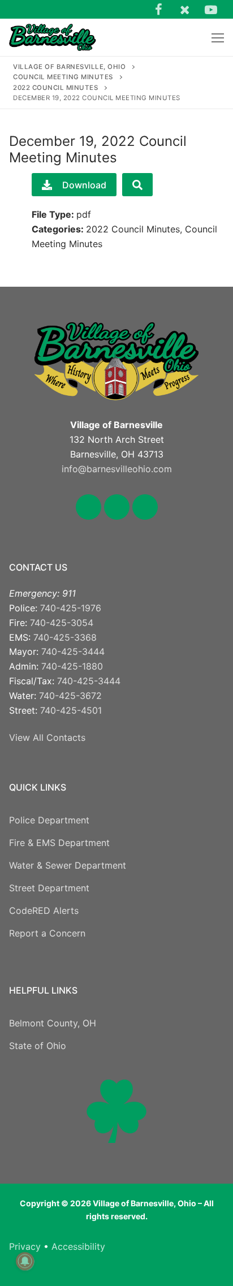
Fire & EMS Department (59, 842)
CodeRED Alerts (44, 910)
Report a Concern (47, 933)
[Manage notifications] (25, 1261)
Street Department (49, 888)
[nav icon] (218, 37)
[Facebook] (158, 9)
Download (84, 185)
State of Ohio (37, 1045)
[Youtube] (211, 9)
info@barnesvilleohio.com (117, 468)
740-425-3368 (65, 637)
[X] (184, 9)
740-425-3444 (73, 651)
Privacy (25, 1246)
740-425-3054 (61, 622)
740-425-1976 (70, 608)
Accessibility (78, 1246)
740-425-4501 (71, 710)
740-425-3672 (70, 695)
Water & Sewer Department (67, 865)
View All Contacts (47, 737)
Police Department (49, 820)
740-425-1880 (72, 666)
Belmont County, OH (52, 1023)
